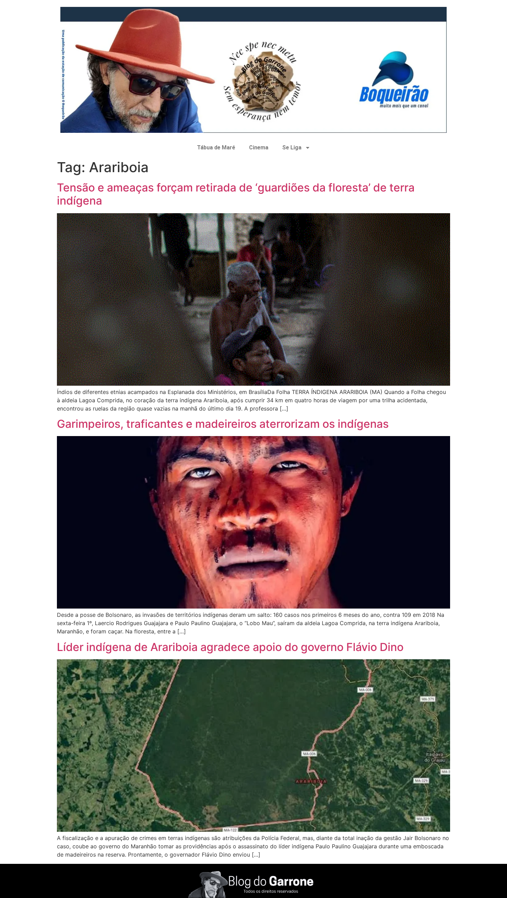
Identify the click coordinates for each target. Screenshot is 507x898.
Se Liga (291, 147)
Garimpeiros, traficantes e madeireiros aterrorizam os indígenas (223, 424)
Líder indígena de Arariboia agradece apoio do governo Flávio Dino (230, 647)
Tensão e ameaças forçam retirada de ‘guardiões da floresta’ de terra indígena (236, 194)
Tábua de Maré (216, 147)
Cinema (258, 147)
